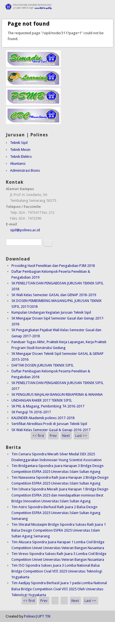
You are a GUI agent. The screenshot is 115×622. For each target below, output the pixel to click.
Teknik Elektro (21, 156)
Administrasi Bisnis (25, 170)
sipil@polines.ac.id (25, 230)
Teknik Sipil (19, 143)
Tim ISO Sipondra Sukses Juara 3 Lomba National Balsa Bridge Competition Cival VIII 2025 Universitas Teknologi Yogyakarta (56, 571)
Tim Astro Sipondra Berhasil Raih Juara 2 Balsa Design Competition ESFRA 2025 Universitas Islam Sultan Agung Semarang (55, 513)
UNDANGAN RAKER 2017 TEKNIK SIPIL (41, 400)
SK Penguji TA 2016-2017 (31, 412)
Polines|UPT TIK (37, 616)
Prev (53, 436)
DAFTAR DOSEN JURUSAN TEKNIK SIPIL (42, 365)
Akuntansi (17, 163)
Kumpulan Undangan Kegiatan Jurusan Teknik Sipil (51, 312)
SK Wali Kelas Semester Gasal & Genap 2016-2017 (50, 430)
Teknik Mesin (20, 149)
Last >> (81, 436)
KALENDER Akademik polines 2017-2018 (43, 418)
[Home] (57, 11)
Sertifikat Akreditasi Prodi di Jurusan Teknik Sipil (49, 424)
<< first (38, 436)
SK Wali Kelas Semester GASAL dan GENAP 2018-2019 (53, 295)
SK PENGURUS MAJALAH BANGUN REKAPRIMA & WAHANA (57, 394)
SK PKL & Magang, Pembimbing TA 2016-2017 (47, 406)
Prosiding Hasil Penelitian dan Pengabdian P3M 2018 (53, 266)
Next (66, 436)
